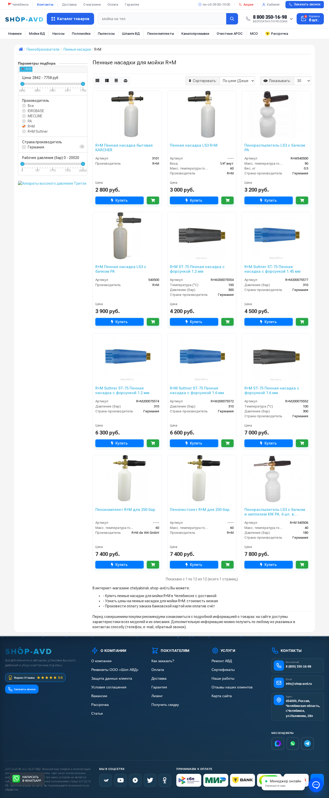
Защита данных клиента (111, 678)
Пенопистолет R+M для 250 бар (200, 509)
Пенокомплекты (160, 34)
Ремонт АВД (222, 661)
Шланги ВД (131, 34)
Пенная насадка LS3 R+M (193, 145)
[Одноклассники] (164, 780)
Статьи (97, 713)
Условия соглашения (108, 687)
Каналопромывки (195, 34)
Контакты (45, 4)
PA (30, 121)
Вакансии (99, 696)
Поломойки (81, 34)
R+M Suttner (38, 131)
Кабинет (273, 4)
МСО (254, 34)
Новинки (15, 34)
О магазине (92, 4)
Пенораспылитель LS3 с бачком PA (274, 147)
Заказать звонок (307, 4)
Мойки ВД (37, 34)
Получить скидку (165, 705)
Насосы (58, 34)
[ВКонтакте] (105, 780)
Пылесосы (106, 34)
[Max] (277, 743)
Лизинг (157, 696)
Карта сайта (222, 696)
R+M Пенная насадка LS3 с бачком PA (120, 269)
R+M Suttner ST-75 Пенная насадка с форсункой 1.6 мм (197, 390)
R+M (28, 69)
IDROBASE (36, 111)
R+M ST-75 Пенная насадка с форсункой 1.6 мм (271, 390)
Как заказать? (162, 661)
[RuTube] (135, 780)
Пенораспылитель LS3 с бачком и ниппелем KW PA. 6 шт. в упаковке (274, 512)
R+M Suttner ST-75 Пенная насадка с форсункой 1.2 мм (122, 390)
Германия (36, 147)
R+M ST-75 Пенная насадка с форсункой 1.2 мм (197, 269)
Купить (121, 200)
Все (31, 106)
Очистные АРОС (230, 34)
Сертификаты (223, 670)
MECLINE (35, 116)
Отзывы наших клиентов (232, 687)
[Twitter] (150, 780)
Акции (248, 4)
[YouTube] (120, 780)
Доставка (69, 4)
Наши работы (223, 678)
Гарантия (132, 4)
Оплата (112, 4)
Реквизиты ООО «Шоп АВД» (115, 670)
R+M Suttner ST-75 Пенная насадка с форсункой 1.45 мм (272, 269)
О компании (101, 661)
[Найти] (232, 18)
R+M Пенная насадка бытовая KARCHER (124, 147)
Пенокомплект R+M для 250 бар (125, 509)
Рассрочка (279, 34)
